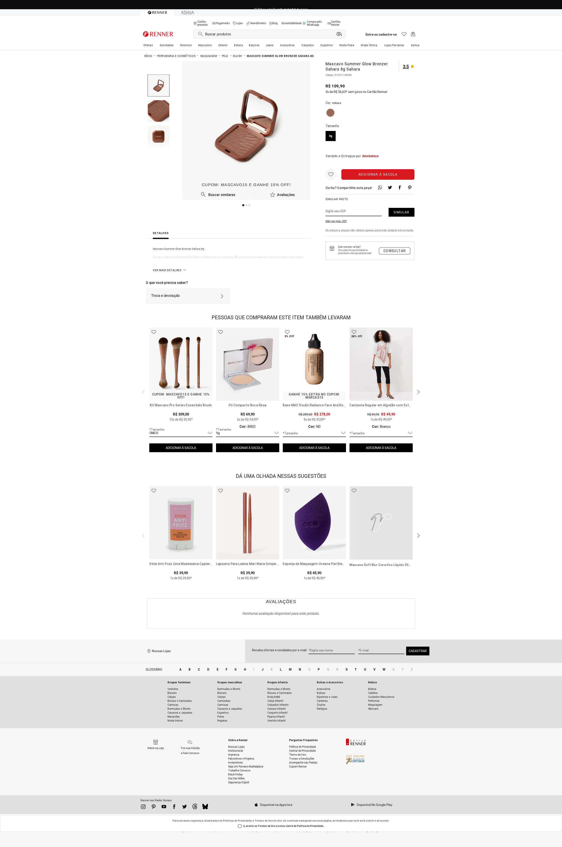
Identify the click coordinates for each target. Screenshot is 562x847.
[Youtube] (164, 807)
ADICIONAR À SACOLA (181, 448)
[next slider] (142, 391)
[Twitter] (184, 807)
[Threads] (195, 807)
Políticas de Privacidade (237, 821)
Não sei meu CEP (336, 221)
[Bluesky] (205, 807)
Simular (401, 212)
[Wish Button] (331, 174)
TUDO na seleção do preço (281, 4)
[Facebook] (174, 807)
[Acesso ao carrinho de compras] (413, 35)
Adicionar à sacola (378, 174)
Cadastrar (418, 651)
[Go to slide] (243, 205)
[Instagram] (143, 807)
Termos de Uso (264, 821)
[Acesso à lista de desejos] (404, 35)
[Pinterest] (153, 807)
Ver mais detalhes (167, 270)
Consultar (395, 251)
